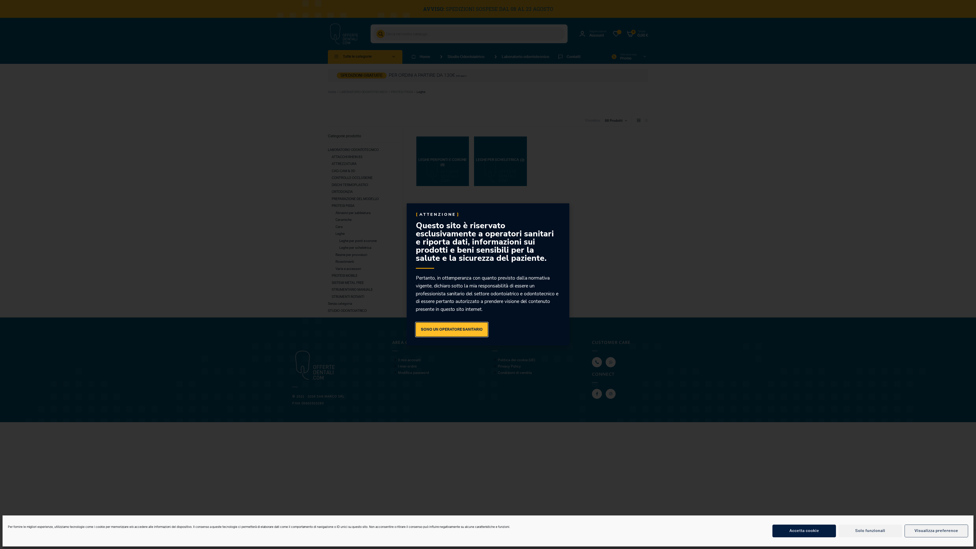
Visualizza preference (936, 531)
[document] (488, 274)
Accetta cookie (804, 531)
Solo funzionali (870, 531)
